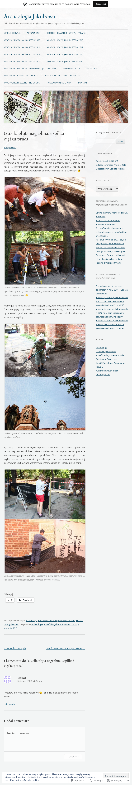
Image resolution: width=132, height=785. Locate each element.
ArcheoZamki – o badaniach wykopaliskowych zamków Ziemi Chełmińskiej (111, 232)
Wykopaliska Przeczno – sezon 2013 (22, 82)
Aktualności (33, 33)
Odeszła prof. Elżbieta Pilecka (110, 168)
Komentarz (73, 756)
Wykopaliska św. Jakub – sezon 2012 (65, 47)
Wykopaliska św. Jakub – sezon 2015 (65, 54)
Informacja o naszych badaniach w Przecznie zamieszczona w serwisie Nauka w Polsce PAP (112, 324)
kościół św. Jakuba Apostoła (57, 624)
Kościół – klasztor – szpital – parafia (66, 33)
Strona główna (12, 33)
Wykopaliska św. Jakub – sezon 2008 (22, 40)
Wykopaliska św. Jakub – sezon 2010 (65, 40)
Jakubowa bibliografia (59, 82)
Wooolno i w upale (15, 648)
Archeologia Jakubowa (29, 16)
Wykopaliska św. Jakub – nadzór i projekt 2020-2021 (30, 68)
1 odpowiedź (10, 147)
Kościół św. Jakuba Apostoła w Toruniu (56, 620)
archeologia (37, 624)
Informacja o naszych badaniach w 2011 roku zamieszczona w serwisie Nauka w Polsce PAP (112, 301)
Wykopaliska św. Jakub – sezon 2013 (22, 54)
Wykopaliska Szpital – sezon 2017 (21, 75)
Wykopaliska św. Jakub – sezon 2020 (65, 61)
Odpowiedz (9, 704)
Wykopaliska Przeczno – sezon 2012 (63, 75)
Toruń (74, 624)
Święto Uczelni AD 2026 (107, 161)
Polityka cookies (31, 780)
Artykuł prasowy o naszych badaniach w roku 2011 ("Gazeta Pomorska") (112, 289)
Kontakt (82, 82)
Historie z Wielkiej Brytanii (108, 262)
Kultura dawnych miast (107, 370)
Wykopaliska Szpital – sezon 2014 (80, 68)
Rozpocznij (101, 4)
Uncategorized (103, 374)
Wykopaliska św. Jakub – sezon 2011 (22, 47)
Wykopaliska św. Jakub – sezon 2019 (22, 61)
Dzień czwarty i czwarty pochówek (65, 648)
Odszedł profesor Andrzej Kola (111, 164)
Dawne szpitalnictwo (106, 351)
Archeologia (31, 620)
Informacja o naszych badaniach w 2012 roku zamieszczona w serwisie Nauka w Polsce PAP (112, 313)
